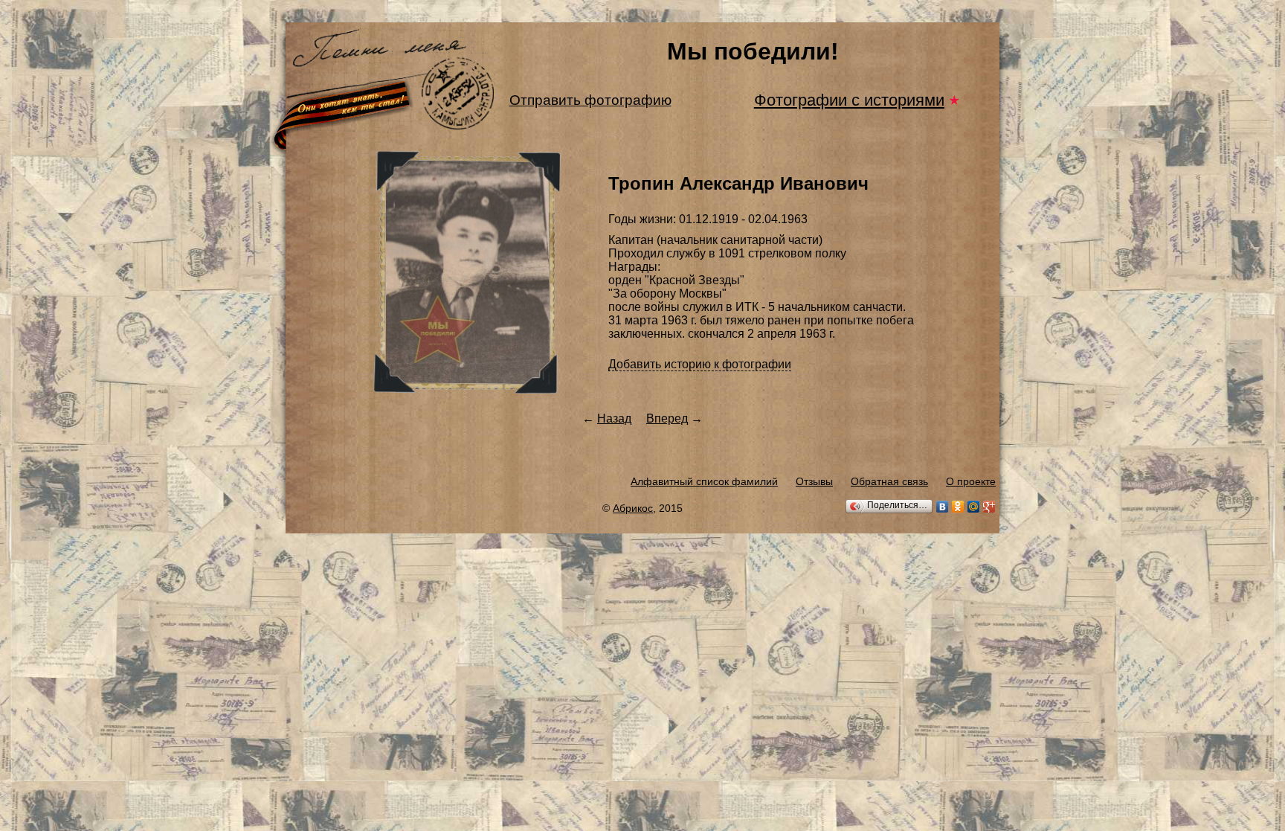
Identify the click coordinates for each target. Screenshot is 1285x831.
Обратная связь (889, 481)
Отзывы (814, 481)
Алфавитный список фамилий (704, 481)
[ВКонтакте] (942, 506)
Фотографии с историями (849, 100)
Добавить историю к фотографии (699, 364)
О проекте (971, 481)
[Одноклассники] (958, 506)
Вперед (667, 418)
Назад (614, 418)
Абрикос (633, 508)
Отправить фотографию (590, 100)
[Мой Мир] (974, 506)
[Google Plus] (989, 506)
